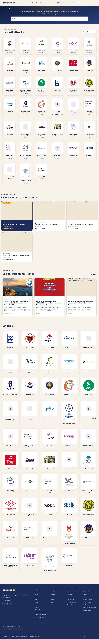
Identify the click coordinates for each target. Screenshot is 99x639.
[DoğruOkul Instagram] (3, 603)
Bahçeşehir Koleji (71, 591)
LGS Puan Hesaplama (40, 612)
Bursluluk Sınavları (39, 605)
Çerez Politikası (87, 602)
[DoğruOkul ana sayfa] (8, 2)
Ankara (53, 594)
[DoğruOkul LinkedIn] (10, 603)
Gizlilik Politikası (87, 597)
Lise (54, 2)
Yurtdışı (65, 2)
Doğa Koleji (70, 594)
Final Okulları (70, 599)
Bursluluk (72, 2)
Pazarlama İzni (87, 610)
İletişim (85, 594)
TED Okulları (70, 597)
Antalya (53, 602)
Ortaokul (48, 2)
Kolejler (59, 2)
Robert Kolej (70, 605)
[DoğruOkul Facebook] (7, 603)
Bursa (52, 599)
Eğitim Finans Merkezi (40, 614)
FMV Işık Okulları (71, 602)
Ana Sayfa (5, 8)
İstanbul (53, 591)
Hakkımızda (86, 591)
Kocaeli (53, 605)
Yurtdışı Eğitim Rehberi (40, 617)
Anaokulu (34, 2)
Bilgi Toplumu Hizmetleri (89, 607)
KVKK (84, 605)
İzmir (52, 597)
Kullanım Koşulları (87, 599)
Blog (78, 2)
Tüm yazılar (91, 274)
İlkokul (41, 2)
